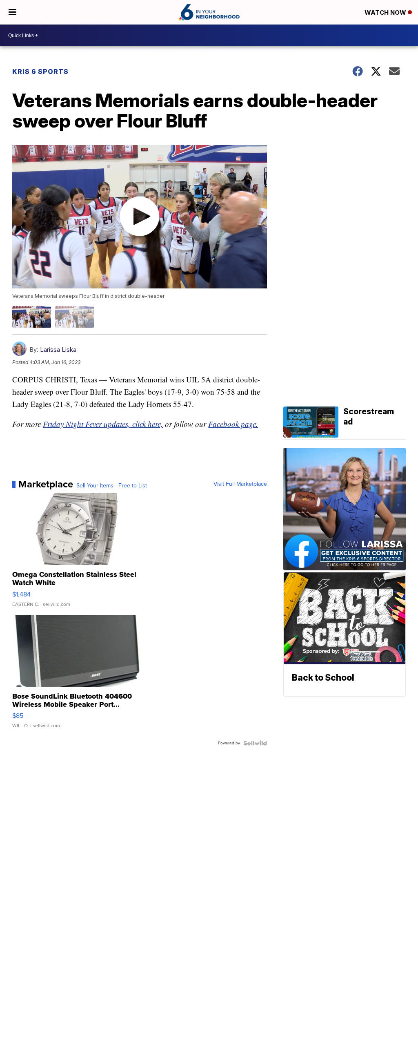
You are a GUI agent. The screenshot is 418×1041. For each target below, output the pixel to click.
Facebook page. (233, 424)
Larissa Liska (58, 349)
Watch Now (386, 12)
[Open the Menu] (12, 12)
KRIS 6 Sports (40, 71)
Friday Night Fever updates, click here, (103, 424)
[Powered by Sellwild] (255, 743)
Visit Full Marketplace (240, 484)
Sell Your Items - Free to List (111, 486)
